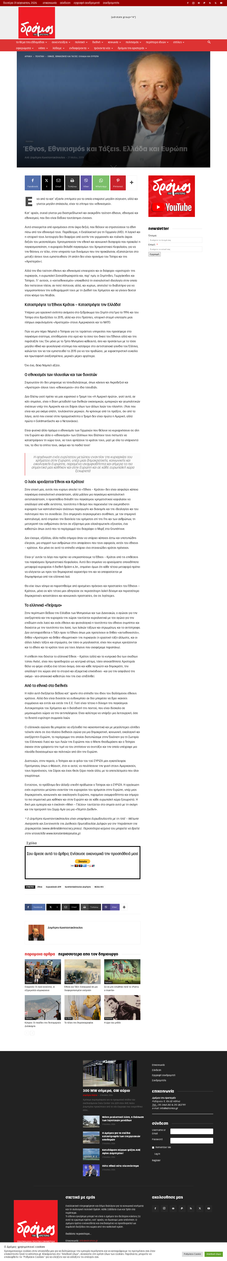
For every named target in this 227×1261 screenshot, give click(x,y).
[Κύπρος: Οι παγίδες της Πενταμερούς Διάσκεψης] (43, 1007)
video (41, 48)
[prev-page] (27, 1033)
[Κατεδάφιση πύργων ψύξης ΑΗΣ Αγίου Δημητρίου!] (91, 1154)
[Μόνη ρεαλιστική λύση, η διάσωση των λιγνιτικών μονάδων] (91, 1121)
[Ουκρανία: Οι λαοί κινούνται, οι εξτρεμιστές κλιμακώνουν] (43, 971)
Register (156, 1160)
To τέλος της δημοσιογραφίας (78, 1023)
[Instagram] (193, 3)
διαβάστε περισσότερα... (78, 1234)
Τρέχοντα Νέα (102, 48)
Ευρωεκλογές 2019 (53, 887)
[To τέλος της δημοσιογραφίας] (82, 1007)
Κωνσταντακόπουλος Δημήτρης (78, 887)
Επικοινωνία (50, 3)
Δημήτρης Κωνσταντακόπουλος (47, 157)
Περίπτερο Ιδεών (156, 42)
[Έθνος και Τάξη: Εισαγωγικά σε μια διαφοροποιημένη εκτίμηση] (82, 971)
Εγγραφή (154, 254)
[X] (215, 3)
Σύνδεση (65, 3)
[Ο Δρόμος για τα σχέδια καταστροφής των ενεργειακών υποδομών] (91, 1137)
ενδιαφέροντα (78, 48)
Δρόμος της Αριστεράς (131, 48)
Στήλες (177, 42)
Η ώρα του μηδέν (112, 1023)
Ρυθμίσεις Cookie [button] (192, 1254)
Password (157, 1139)
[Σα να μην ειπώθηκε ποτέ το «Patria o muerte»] (122, 971)
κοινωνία (108, 1018)
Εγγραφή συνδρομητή (87, 3)
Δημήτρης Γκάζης (90, 1095)
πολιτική (39, 56)
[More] (132, 182)
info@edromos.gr (169, 1108)
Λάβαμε (57, 48)
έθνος (39, 887)
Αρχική (28, 56)
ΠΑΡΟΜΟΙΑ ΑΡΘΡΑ (40, 954)
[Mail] (198, 3)
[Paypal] (204, 3)
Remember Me (163, 1147)
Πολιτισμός (132, 42)
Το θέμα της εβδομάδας (30, 42)
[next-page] (32, 1033)
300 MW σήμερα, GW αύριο (106, 1091)
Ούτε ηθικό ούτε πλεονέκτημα (120, 1166)
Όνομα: (152, 235)
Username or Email (159, 1132)
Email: (153, 244)
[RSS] (210, 3)
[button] (209, 42)
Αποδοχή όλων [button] (214, 1254)
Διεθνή (96, 42)
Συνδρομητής (111, 3)
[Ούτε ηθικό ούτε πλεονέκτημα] (91, 1170)
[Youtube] (221, 3)
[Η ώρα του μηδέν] (122, 1007)
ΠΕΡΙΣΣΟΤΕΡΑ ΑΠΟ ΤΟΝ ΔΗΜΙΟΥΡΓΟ (88, 954)
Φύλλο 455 (99, 887)
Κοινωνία (113, 42)
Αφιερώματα (23, 48)
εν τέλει (68, 1018)
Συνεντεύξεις (60, 42)
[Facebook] (187, 3)
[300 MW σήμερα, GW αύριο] (113, 1073)
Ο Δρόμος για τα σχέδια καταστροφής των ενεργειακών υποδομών (121, 1136)
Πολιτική (80, 42)
